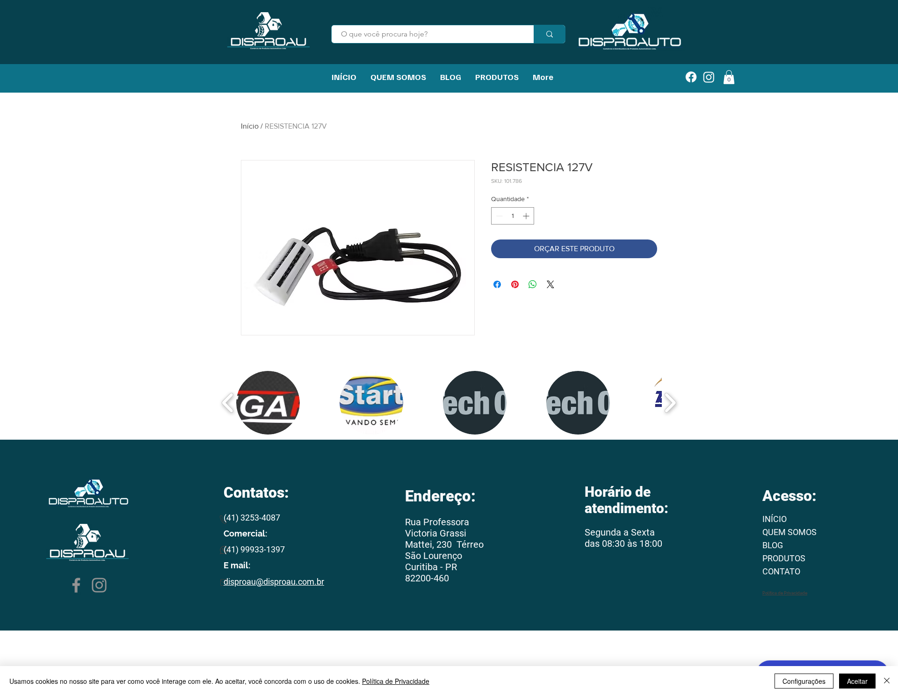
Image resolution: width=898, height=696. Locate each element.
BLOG (772, 545)
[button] (268, 403)
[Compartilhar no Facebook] (497, 284)
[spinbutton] (512, 216)
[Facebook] (76, 585)
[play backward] (228, 403)
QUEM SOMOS (789, 532)
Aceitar (857, 681)
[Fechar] (886, 681)
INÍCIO (774, 519)
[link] (729, 77)
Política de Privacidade (395, 681)
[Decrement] (498, 216)
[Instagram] (99, 585)
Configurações (804, 681)
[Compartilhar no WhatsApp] (532, 284)
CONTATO (781, 571)
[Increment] (527, 216)
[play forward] (670, 403)
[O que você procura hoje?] (549, 34)
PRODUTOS (783, 558)
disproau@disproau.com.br (274, 582)
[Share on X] (550, 284)
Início (250, 126)
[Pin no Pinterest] (515, 284)
